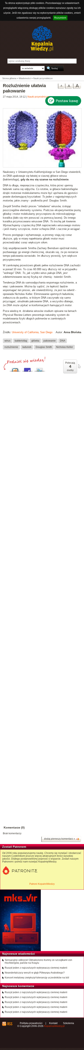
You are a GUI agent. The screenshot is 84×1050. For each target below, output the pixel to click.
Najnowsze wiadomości (18, 953)
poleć (79, 366)
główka (35, 340)
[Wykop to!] (15, 369)
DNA (62, 340)
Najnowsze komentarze (18, 986)
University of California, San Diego (32, 332)
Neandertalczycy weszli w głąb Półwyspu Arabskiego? (35, 972)
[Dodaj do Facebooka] (27, 369)
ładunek (26, 347)
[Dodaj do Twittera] (39, 369)
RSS (9, 1024)
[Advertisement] (42, 554)
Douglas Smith (44, 347)
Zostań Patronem (14, 846)
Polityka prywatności (31, 1023)
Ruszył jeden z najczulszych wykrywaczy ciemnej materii (36, 967)
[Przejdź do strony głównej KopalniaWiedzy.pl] (42, 38)
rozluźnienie (11, 347)
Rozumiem (60, 17)
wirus (7, 340)
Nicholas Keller (64, 347)
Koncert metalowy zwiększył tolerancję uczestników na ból (37, 977)
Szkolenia (68, 1023)
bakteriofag (21, 340)
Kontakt (53, 1023)
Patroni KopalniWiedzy (42, 883)
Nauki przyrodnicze (38, 96)
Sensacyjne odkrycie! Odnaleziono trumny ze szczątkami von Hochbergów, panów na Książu (38, 961)
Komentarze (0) (14, 827)
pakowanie (49, 340)
